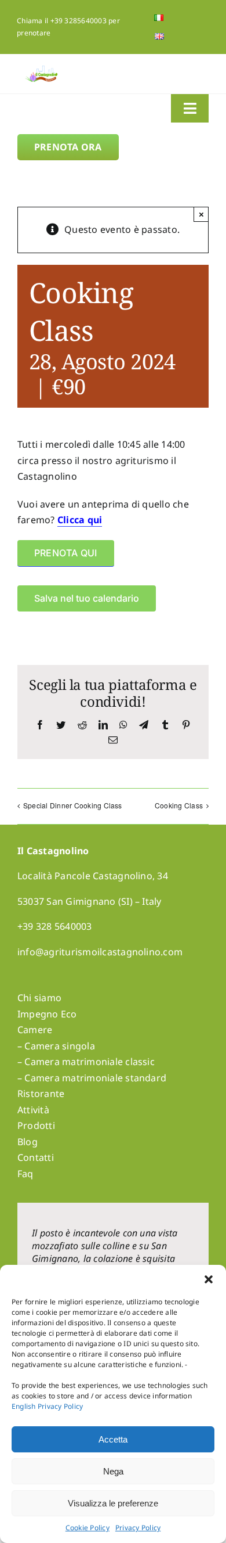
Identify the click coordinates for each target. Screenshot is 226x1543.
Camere (34, 1029)
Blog (27, 1141)
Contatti (35, 1157)
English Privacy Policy (47, 1406)
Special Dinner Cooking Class (72, 805)
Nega (113, 1471)
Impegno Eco (47, 1014)
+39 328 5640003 (54, 926)
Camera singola (59, 1046)
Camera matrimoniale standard (95, 1077)
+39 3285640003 (78, 21)
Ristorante (40, 1093)
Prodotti (36, 1125)
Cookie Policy (87, 1528)
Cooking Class (179, 805)
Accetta (113, 1439)
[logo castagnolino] (42, 70)
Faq (25, 1173)
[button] (208, 1279)
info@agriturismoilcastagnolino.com (100, 951)
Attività (33, 1109)
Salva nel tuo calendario (86, 598)
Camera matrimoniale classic (89, 1061)
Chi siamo (39, 997)
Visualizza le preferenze (113, 1503)
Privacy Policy (138, 1528)
